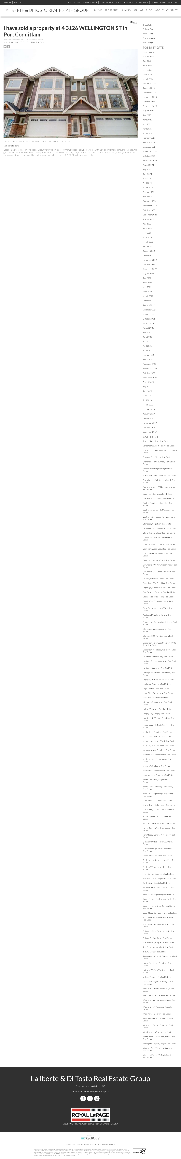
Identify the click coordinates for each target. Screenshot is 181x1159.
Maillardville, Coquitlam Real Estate (158, 732)
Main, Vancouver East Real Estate (157, 736)
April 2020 (147, 400)
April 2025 (147, 129)
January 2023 (149, 251)
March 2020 (148, 404)
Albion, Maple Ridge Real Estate (156, 441)
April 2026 (147, 74)
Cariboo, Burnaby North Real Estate (158, 498)
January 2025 (149, 142)
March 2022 (148, 296)
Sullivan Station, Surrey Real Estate (158, 938)
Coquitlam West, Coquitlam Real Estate (159, 549)
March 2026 (148, 79)
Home (98, 10)
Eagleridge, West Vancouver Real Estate (159, 587)
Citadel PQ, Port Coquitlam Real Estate (159, 528)
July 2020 (147, 386)
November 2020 (150, 368)
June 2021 (147, 337)
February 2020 (149, 409)
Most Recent (148, 52)
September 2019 (150, 432)
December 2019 (150, 418)
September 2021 (150, 323)
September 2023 (150, 214)
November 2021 (150, 314)
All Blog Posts (148, 29)
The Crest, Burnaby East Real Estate (158, 947)
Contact (171, 10)
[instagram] (97, 1098)
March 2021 (148, 350)
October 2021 (149, 319)
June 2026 (147, 65)
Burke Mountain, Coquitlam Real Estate (159, 475)
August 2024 (148, 165)
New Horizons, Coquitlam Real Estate (159, 775)
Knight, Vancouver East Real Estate (158, 709)
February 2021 (149, 355)
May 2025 (147, 124)
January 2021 (149, 359)
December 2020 (150, 364)
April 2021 (147, 346)
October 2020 (149, 373)
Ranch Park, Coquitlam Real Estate (157, 855)
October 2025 (149, 101)
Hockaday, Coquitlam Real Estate (157, 684)
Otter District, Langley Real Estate (157, 800)
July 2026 (147, 61)
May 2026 (147, 70)
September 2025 (150, 106)
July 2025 (147, 115)
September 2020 (150, 377)
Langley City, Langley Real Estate (156, 713)
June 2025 (147, 119)
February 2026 (149, 83)
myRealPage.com (90, 1139)
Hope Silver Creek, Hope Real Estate (158, 693)
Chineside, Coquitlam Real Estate (157, 524)
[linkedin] (90, 1098)
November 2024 (150, 151)
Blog (149, 10)
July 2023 (147, 224)
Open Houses (149, 38)
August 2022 (148, 273)
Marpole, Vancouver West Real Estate (159, 741)
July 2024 (147, 169)
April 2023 (147, 237)
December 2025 (150, 92)
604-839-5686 (106, 2)
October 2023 (149, 210)
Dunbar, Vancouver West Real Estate (158, 578)
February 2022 (149, 300)
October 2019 (149, 427)
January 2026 (149, 88)
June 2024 (147, 174)
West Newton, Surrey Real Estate (157, 1014)
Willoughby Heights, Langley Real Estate (159, 1043)
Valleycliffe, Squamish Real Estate (157, 977)
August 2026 (148, 56)
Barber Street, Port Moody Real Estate (159, 445)
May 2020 (147, 395)
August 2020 (148, 382)
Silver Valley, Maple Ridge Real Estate (158, 894)
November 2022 (150, 260)
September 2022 (150, 269)
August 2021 (148, 328)
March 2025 (148, 133)
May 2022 (147, 287)
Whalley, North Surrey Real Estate (157, 1032)
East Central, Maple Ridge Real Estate (158, 596)
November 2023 (150, 205)
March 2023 (148, 242)
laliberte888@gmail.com (164, 2)
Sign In (7, 2)
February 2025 (149, 138)
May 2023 (147, 233)
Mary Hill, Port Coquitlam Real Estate (158, 745)
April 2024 (147, 183)
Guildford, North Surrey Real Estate (158, 656)
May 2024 (147, 178)
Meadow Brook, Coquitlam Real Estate (159, 750)
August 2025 (148, 110)
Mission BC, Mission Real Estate (156, 766)
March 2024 (148, 187)
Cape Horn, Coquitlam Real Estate (157, 494)
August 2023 (148, 219)
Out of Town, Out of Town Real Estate (159, 805)
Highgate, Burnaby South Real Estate (158, 679)
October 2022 (149, 264)
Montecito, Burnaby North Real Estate (159, 770)
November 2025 (150, 97)
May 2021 (147, 341)
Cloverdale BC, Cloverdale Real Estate (159, 533)
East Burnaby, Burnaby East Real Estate (160, 592)
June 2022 (147, 282)
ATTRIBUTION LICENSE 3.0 (105, 1144)
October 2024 (149, 156)
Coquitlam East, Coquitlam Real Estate (159, 544)
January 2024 (149, 196)
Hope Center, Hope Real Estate (156, 688)
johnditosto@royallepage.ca (95, 1091)
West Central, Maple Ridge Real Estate (159, 995)
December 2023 (150, 201)
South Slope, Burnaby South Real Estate (160, 913)
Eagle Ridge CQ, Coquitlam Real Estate (159, 583)
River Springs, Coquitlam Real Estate (158, 874)
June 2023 (147, 228)
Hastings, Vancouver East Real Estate (159, 668)
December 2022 (150, 255)
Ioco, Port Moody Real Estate (155, 697)
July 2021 (147, 332)
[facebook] (83, 1098)
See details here (11, 145)
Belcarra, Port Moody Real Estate (157, 457)
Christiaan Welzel (82, 1144)
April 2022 (147, 291)
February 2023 (149, 246)
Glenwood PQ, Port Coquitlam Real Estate (28, 42)
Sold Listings (148, 42)
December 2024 (150, 147)
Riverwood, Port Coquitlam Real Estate (159, 878)
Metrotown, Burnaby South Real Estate (159, 754)
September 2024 (150, 160)
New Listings (148, 33)
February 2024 (149, 192)
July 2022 (147, 278)
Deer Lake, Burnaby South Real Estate (159, 560)
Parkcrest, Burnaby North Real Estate (159, 823)
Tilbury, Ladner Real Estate (154, 951)
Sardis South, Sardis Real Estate (156, 883)
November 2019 (150, 423)
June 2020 (147, 391)
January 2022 (149, 305)
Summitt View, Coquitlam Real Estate (158, 942)
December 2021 (150, 309)
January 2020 (149, 414)
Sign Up (17, 2)
